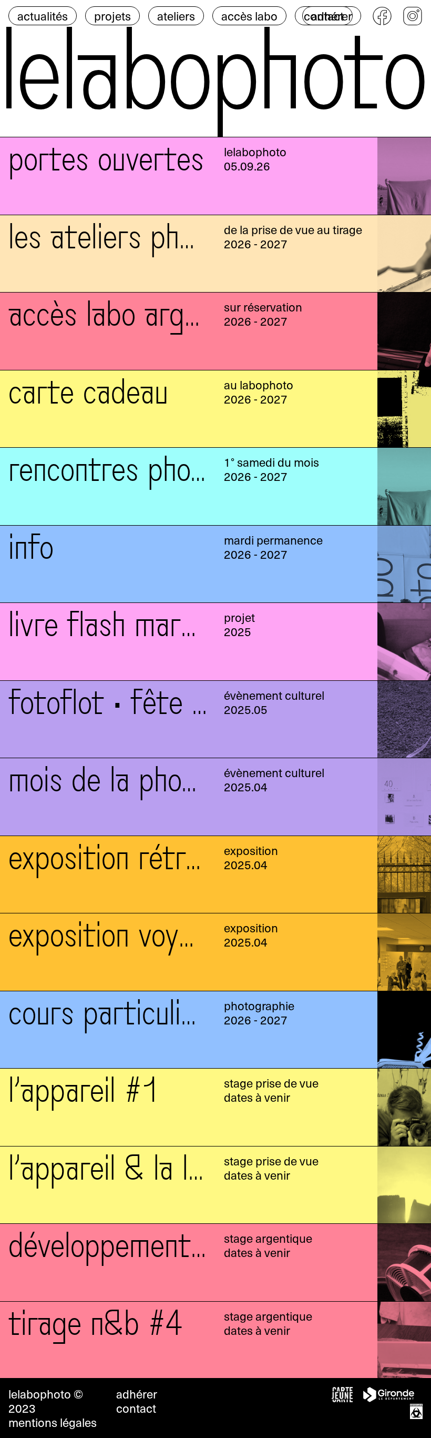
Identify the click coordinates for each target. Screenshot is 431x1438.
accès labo (249, 16)
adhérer (331, 16)
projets (112, 16)
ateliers (176, 16)
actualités (42, 16)
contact (136, 1408)
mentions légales (52, 1422)
